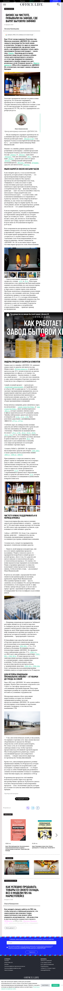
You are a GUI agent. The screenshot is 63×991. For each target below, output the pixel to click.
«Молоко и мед (29, 139)
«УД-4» (20, 421)
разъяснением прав (41, 947)
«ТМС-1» (33, 652)
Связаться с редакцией (46, 960)
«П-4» (29, 433)
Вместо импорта (9, 8)
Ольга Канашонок (11, 904)
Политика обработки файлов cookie (12, 968)
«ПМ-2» (13, 455)
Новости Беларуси (8, 970)
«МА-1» (7, 411)
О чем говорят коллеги (46, 962)
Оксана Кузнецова (11, 29)
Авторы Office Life (8, 962)
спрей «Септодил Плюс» (26, 407)
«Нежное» (7, 157)
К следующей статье (22, 799)
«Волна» (11, 159)
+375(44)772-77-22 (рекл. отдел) (48, 968)
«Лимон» (13, 155)
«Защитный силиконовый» (13, 387)
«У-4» (22, 417)
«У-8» (27, 417)
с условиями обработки (25, 947)
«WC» (29, 157)
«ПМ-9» (20, 455)
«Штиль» (7, 161)
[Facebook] (37, 807)
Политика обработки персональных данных (14, 966)
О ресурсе (6, 960)
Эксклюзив (6, 1)
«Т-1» (6, 435)
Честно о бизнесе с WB (10, 880)
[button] (57, 835)
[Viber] (27, 807)
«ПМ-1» (7, 455)
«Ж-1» (28, 439)
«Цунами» (35, 163)
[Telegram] (32, 807)
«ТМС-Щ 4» (12, 656)
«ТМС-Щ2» (35, 451)
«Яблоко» (22, 155)
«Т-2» (11, 435)
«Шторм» (20, 163)
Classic (11, 53)
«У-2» (17, 417)
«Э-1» (21, 281)
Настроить (45, 985)
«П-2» (24, 433)
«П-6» (33, 433)
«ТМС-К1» (28, 666)
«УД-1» (14, 421)
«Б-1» (26, 281)
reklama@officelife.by (45, 970)
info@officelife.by (44, 966)
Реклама (22, 1)
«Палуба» (26, 165)
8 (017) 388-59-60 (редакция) (47, 964)
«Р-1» (14, 433)
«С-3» (16, 470)
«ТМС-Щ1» (23, 646)
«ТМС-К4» (36, 666)
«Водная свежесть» (21, 369)
